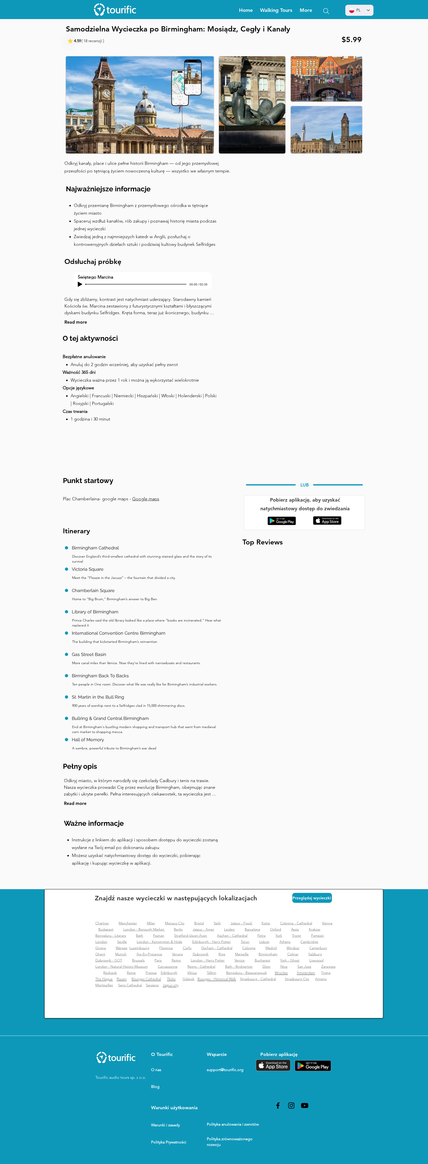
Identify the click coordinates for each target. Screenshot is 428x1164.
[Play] (80, 284)
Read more (75, 322)
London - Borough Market (144, 929)
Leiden (229, 929)
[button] (306, 10)
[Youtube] (304, 1105)
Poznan (158, 935)
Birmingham (268, 954)
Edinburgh (169, 972)
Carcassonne (168, 966)
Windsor (293, 948)
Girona (100, 948)
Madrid (271, 948)
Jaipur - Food (242, 923)
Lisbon (264, 941)
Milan (151, 923)
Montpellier (104, 985)
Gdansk (188, 979)
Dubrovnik (201, 954)
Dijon (266, 966)
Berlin (178, 929)
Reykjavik (110, 972)
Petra (261, 935)
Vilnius (192, 972)
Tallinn (211, 972)
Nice (284, 966)
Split (217, 923)
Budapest (105, 929)
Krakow (314, 929)
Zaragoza (328, 966)
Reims (176, 960)
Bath (139, 935)
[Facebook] (278, 1105)
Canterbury (318, 948)
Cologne (249, 948)
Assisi (295, 929)
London (101, 941)
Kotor (266, 923)
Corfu (187, 948)
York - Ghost (289, 960)
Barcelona (252, 929)
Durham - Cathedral (216, 948)
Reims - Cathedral (201, 966)
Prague (151, 972)
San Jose (304, 966)
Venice (240, 960)
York (278, 935)
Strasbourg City (297, 979)
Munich (121, 954)
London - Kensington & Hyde (159, 941)
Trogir (296, 935)
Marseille (242, 954)
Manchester (128, 923)
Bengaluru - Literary (110, 935)
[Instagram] (291, 1105)
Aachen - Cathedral (232, 935)
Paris (158, 960)
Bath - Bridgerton (239, 966)
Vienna (327, 923)
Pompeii (317, 935)
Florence (166, 948)
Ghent (100, 954)
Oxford (275, 929)
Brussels (138, 960)
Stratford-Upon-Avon (190, 935)
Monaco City (174, 923)
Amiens (321, 979)
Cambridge (309, 941)
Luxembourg (139, 948)
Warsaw (121, 948)
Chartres (102, 923)
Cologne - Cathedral (296, 923)
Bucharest (262, 960)
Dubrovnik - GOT (108, 960)
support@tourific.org (225, 1069)
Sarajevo (152, 985)
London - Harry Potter (208, 960)
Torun (245, 941)
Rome (131, 972)
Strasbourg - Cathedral (258, 979)
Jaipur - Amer (203, 929)
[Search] (326, 11)
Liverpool (316, 960)
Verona (177, 954)
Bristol (199, 923)
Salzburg (315, 954)
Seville (122, 941)
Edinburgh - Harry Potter (211, 941)
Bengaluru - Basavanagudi (246, 972)
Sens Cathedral (130, 985)
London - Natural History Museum (121, 966)
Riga (221, 954)
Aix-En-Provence (149, 954)
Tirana (325, 972)
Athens (285, 941)
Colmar (292, 954)
